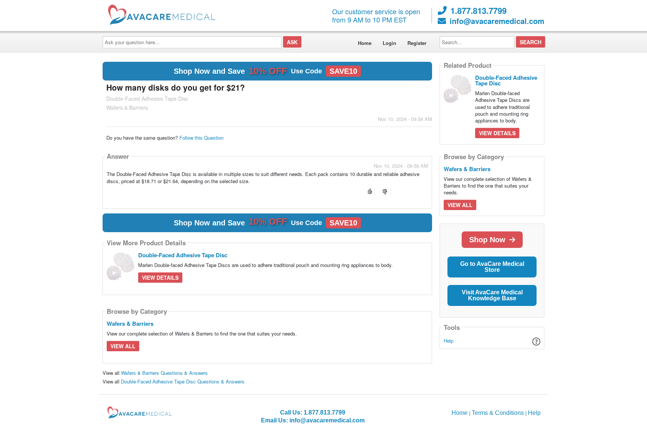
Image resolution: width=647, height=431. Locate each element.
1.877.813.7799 (478, 10)
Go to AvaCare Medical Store (492, 267)
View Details (160, 277)
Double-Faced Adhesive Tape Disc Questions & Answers (182, 381)
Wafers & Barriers (130, 323)
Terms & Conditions (498, 413)
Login (389, 42)
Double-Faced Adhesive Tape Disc (182, 255)
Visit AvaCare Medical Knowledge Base (492, 295)
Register (416, 42)
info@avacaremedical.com (497, 21)
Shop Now (487, 240)
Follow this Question (201, 137)
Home (364, 42)
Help (448, 340)
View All (123, 346)
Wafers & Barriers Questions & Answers (164, 372)
